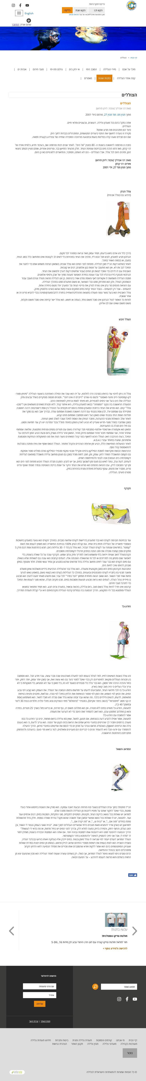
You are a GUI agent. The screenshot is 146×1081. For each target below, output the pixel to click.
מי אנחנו (120, 1040)
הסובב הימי (91, 69)
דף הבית (134, 57)
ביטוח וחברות (61, 1040)
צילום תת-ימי (56, 69)
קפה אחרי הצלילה (126, 78)
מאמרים (88, 78)
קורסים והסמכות (104, 1040)
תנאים (71, 14)
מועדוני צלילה (109, 1043)
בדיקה (67, 10)
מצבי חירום (38, 69)
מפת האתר (45, 1021)
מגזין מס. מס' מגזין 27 (114, 114)
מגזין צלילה (92, 1043)
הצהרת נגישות (59, 1043)
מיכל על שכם (128, 69)
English (29, 13)
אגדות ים (22, 69)
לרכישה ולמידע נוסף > (115, 948)
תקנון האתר (77, 1043)
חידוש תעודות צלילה (41, 1040)
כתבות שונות (104, 78)
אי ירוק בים (74, 69)
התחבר (15, 24)
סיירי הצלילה (109, 69)
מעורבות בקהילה (129, 1043)
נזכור (130, 1053)
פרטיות (76, 14)
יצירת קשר (33, 1021)
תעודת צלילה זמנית (82, 1040)
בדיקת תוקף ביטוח (97, 4)
